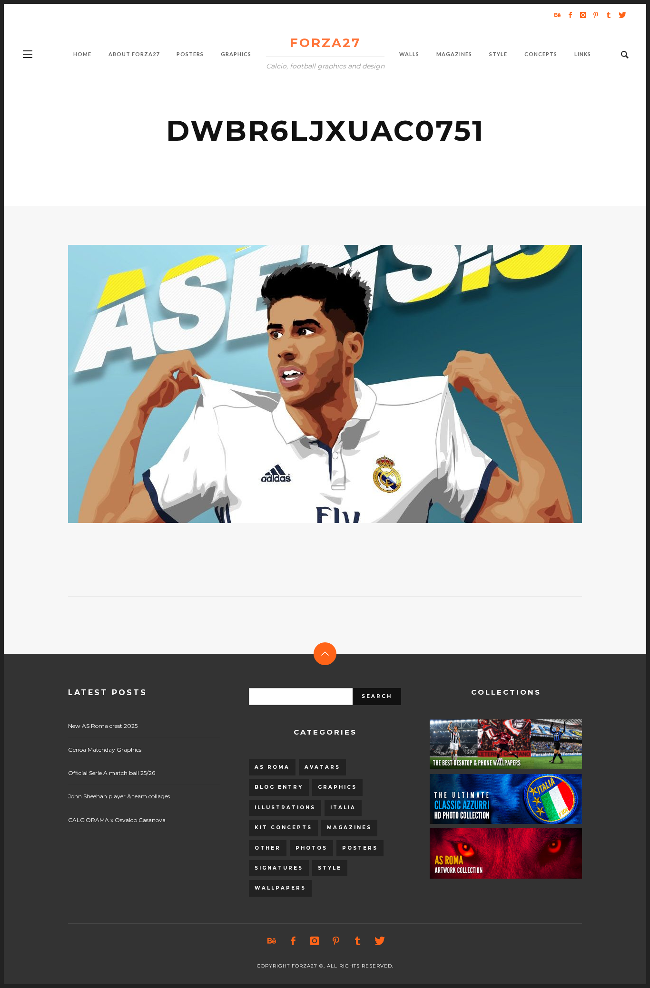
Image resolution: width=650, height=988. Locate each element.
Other (268, 848)
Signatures (279, 868)
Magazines (349, 827)
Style (330, 868)
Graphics (337, 787)
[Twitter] (621, 14)
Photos (311, 848)
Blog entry (279, 787)
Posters (360, 848)
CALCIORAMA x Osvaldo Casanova (117, 819)
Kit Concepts (283, 827)
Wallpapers (280, 888)
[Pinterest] (595, 14)
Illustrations (285, 807)
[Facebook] (570, 14)
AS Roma (272, 767)
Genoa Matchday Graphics (104, 749)
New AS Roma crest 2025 (103, 725)
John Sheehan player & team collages (119, 796)
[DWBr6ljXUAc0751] (309, 384)
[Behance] (557, 14)
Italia (343, 807)
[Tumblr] (608, 14)
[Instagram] (583, 14)
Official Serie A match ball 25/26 (111, 772)
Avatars (322, 767)
